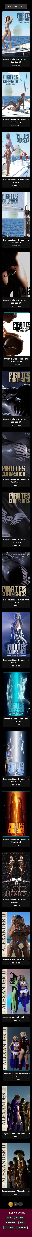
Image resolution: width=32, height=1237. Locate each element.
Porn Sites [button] (22, 1227)
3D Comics (16, 65)
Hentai (22, 1222)
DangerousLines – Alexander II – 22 (16, 960)
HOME (9, 1217)
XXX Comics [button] (9, 1227)
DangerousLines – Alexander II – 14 (16, 1191)
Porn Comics (16, 125)
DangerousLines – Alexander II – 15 (16, 1133)
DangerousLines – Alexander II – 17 (16, 1017)
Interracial (11, 1222)
